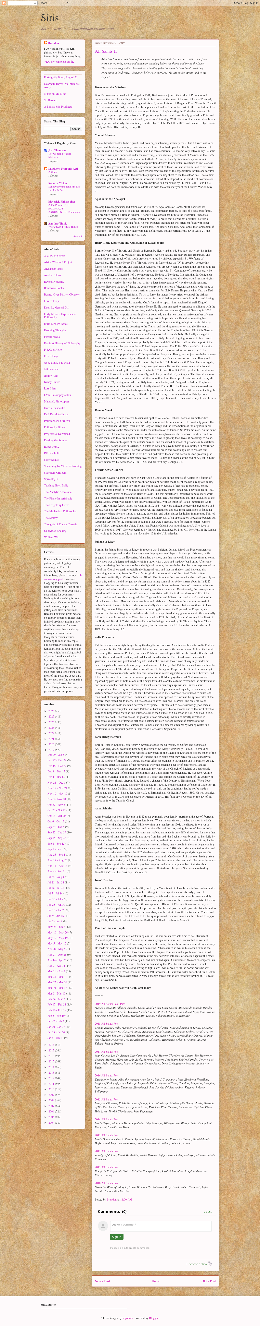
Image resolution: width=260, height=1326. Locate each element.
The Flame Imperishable (58, 498)
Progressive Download (57, 434)
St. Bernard (50, 100)
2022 (52, 733)
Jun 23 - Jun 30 (57, 904)
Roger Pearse (51, 446)
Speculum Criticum (55, 472)
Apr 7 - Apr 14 (57, 965)
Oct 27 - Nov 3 (57, 805)
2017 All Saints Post (106, 1051)
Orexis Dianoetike (54, 408)
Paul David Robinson (56, 414)
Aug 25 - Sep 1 (57, 854)
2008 (52, 1100)
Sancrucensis (51, 459)
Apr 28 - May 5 (57, 949)
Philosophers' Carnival (57, 421)
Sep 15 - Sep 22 (57, 838)
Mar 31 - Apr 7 (57, 971)
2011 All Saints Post (106, 1167)
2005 (52, 1117)
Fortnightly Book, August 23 (60, 77)
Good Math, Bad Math (57, 362)
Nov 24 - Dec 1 (57, 782)
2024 (52, 722)
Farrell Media (52, 337)
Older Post (209, 1281)
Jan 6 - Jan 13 (56, 1038)
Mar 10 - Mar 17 (58, 988)
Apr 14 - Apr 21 (57, 960)
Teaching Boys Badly (56, 485)
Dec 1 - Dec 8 (56, 777)
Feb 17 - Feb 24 (57, 1004)
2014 (52, 1067)
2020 (52, 744)
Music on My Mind (55, 94)
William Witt (51, 537)
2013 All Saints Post (106, 1135)
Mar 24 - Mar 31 (58, 977)
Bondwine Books (54, 288)
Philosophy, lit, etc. (55, 427)
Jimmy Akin (51, 375)
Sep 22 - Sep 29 (57, 832)
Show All (78, 236)
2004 (52, 1122)
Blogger (153, 1318)
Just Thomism (57, 150)
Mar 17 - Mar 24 (58, 982)
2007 (52, 1106)
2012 (52, 1078)
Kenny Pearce (52, 382)
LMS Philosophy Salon (57, 395)
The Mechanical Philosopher (60, 511)
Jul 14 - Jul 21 (56, 888)
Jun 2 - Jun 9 (55, 921)
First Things (51, 356)
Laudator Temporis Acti (63, 168)
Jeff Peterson (51, 369)
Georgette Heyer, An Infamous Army (61, 85)
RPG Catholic (52, 453)
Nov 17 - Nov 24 (58, 788)
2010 (52, 1089)
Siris (50, 17)
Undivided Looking (55, 531)
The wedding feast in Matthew (60, 155)
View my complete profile (59, 61)
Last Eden (50, 388)
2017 (52, 1050)
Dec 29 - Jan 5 (56, 755)
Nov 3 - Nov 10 (57, 799)
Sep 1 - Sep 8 (56, 849)
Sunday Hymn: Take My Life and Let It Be (64, 188)
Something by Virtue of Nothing (63, 466)
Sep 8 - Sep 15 (56, 843)
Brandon (53, 43)
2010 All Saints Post (106, 1183)
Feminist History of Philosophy (62, 343)
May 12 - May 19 (58, 938)
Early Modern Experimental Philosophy (60, 315)
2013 (52, 1072)
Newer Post (102, 1281)
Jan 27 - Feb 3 (56, 1021)
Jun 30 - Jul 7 (56, 899)
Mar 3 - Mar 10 (57, 993)
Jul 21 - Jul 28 (56, 882)
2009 (52, 1095)
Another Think (57, 223)
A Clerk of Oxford (54, 256)
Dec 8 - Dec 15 (57, 771)
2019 (52, 750)
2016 (52, 1056)
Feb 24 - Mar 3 (57, 999)
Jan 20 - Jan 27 (57, 1027)
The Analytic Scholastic (58, 492)
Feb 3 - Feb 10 (56, 1015)
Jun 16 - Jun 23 (57, 910)
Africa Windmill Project (58, 262)
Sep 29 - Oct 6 (56, 827)
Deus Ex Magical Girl (56, 307)
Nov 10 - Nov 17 (58, 793)
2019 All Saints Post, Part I (111, 1004)
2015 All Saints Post (106, 1099)
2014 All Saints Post (106, 1119)
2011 (52, 1084)
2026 (52, 711)
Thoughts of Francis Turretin (60, 524)
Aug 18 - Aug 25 (58, 860)
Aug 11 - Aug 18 (58, 866)
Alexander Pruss (53, 268)
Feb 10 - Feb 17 (57, 1010)
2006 (52, 1111)
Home (156, 1281)
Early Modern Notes (55, 324)
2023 (52, 728)
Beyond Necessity (54, 282)
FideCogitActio (53, 349)
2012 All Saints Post (106, 1151)
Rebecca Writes (57, 183)
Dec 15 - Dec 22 (57, 766)
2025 (52, 716)
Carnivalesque (52, 301)
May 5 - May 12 (57, 943)
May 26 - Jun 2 (57, 927)
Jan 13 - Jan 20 (57, 1032)
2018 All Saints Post (106, 1023)
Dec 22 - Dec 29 (57, 760)
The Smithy (51, 518)
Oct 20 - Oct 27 (57, 810)
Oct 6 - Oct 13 (56, 821)
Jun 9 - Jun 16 (56, 916)
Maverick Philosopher (61, 201)
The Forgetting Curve (56, 505)
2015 (52, 1061)
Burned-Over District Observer (62, 294)
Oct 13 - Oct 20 (57, 816)
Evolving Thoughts (55, 330)
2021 (52, 739)
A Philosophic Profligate (58, 106)
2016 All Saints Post (106, 1075)
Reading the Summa (55, 440)
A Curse (52, 172)
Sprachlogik (51, 479)
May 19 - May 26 (58, 932)
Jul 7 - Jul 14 (55, 893)
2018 (52, 1045)
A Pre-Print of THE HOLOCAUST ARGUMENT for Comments (64, 208)
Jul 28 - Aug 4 (56, 877)
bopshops (127, 1318)
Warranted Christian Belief (63, 227)
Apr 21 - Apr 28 (57, 954)
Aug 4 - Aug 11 (57, 871)
